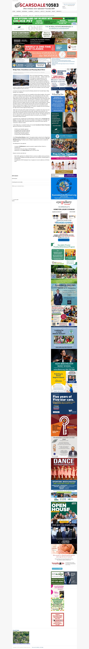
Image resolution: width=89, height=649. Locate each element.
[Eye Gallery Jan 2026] (64, 210)
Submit (13, 200)
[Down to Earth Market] (57, 604)
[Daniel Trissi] (64, 447)
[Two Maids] (57, 591)
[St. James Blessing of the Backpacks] (64, 101)
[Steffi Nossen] (64, 468)
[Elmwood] (64, 274)
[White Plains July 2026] (64, 403)
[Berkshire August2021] (44, 41)
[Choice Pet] (44, 20)
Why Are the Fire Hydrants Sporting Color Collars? (61, 60)
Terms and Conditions (36, 647)
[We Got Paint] (64, 381)
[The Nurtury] (44, 54)
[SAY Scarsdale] (64, 425)
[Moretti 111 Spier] (31, 60)
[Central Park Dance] (64, 166)
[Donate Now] (57, 619)
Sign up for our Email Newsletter (69, 4)
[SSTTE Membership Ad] (64, 144)
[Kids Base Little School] (64, 253)
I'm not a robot (15, 199)
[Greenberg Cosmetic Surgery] (64, 533)
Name (14, 178)
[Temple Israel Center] (64, 316)
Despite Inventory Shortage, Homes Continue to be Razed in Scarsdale (63, 64)
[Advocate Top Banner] (31, 65)
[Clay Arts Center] (44, 47)
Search (63, 6)
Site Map (41, 647)
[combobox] (69, 8)
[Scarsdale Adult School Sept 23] (64, 188)
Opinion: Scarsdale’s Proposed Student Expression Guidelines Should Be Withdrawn (63, 59)
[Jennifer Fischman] (64, 122)
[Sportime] (64, 490)
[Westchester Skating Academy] (64, 79)
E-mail (17, 182)
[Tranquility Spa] (64, 554)
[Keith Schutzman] (44, 34)
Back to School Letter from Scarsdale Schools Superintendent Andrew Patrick (63, 62)
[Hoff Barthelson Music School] (64, 359)
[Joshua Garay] (64, 294)
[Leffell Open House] (64, 512)
